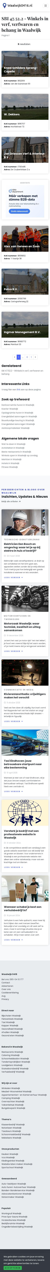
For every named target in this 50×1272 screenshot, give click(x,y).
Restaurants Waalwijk (12, 1051)
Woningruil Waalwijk (11, 1213)
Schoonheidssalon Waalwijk (15, 1058)
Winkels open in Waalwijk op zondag (20, 455)
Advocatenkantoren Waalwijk (16, 1193)
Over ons (6, 989)
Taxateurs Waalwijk (11, 1131)
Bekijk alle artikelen (10, 501)
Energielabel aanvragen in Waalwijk (19, 416)
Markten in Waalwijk (12, 459)
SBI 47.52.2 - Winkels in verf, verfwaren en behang (22, 372)
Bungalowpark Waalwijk (13, 1108)
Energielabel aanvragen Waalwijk (18, 424)
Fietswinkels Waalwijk (12, 1018)
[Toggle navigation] (45, 6)
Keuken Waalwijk (10, 1154)
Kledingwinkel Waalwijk (13, 1160)
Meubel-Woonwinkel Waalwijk (17, 1091)
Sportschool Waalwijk (12, 1167)
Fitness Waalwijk (10, 467)
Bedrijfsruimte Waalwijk (13, 1223)
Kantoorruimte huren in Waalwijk (18, 404)
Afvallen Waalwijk (10, 1032)
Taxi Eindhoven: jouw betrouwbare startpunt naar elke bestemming (23, 764)
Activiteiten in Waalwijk (13, 447)
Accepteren (13, 1268)
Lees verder (12, 577)
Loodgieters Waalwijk (12, 1065)
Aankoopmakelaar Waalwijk (16, 428)
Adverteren (7, 986)
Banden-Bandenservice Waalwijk (18, 1190)
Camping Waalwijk (11, 1098)
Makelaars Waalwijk (11, 1137)
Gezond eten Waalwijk (13, 1035)
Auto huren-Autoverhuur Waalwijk (19, 1187)
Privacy (5, 999)
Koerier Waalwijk (10, 408)
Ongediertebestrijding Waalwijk (17, 1226)
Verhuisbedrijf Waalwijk (13, 1071)
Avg (3, 996)
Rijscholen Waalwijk (11, 1015)
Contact (6, 982)
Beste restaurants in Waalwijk (16, 451)
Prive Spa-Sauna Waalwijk (14, 1216)
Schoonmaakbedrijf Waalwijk (16, 1134)
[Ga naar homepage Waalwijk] (17, 5)
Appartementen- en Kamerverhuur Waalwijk (24, 1094)
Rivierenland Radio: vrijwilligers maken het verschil (25, 695)
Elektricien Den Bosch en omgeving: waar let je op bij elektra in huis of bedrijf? (22, 547)
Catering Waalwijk (11, 1055)
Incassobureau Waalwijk (14, 1220)
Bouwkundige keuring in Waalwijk (18, 420)
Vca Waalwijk (8, 1157)
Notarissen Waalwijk (12, 1127)
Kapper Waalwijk (10, 1025)
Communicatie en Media (19, 689)
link (18, 389)
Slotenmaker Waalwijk (13, 1197)
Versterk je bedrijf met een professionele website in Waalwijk (21, 834)
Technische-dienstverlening (22, 539)
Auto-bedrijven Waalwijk (14, 1183)
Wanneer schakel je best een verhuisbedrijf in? (22, 908)
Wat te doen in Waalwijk (14, 444)
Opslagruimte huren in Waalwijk (17, 412)
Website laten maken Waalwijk (17, 1164)
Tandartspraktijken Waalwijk (16, 1061)
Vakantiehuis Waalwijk (13, 1104)
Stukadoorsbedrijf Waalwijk (15, 1068)
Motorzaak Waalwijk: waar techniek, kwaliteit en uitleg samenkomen (22, 627)
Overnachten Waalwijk (13, 1101)
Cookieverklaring (10, 992)
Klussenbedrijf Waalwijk (13, 1124)
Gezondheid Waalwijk (12, 1028)
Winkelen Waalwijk (11, 1088)
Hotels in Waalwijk (10, 463)
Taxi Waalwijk (8, 1022)
